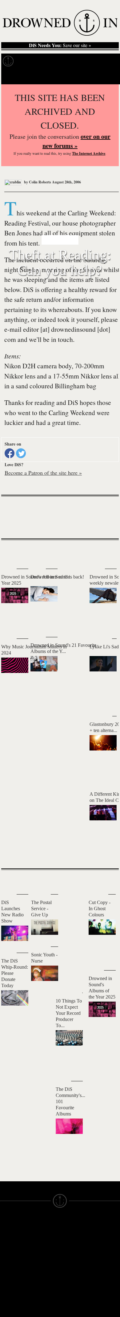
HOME (7, 1234)
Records (30, 61)
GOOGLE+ (41, 1253)
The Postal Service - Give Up (41, 908)
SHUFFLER (42, 1270)
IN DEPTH (11, 1251)
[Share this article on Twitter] (21, 453)
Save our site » (60, 45)
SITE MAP (11, 1240)
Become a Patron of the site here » (43, 472)
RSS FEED (41, 1287)
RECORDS (11, 1262)
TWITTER (40, 1265)
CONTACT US (45, 1223)
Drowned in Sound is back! (57, 576)
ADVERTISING (75, 1245)
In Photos (90, 61)
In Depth (60, 61)
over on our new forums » (76, 141)
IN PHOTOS (13, 1257)
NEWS (7, 1245)
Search (106, 76)
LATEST (10, 552)
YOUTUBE (41, 1281)
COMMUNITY (14, 1301)
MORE (104, 853)
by (37, 182)
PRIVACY (70, 1240)
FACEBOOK (43, 1259)
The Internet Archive (88, 153)
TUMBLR (39, 1276)
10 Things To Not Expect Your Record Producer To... (69, 1013)
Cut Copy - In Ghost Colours (99, 908)
